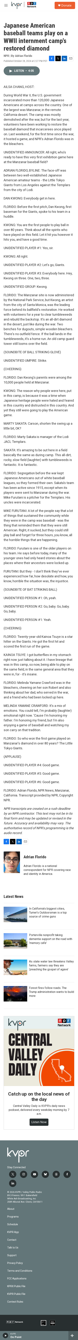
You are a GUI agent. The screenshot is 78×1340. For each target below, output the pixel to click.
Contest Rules (15, 1301)
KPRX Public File (16, 1286)
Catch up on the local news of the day (39, 1096)
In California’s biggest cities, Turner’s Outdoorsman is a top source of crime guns (48, 912)
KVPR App (13, 1232)
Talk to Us (12, 1247)
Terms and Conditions (19, 1270)
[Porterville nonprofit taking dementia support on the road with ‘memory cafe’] (15, 941)
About (10, 1209)
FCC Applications (16, 1278)
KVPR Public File (16, 1294)
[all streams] (73, 1335)
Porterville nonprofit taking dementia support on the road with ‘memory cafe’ (50, 939)
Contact (11, 1240)
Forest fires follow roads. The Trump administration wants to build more (51, 992)
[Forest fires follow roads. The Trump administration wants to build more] (15, 993)
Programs (13, 1216)
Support (12, 1255)
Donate (66, 5)
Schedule (12, 1224)
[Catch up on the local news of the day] (39, 1051)
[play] (5, 1335)
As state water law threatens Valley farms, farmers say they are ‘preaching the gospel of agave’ (51, 965)
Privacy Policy (15, 1263)
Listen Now (39, 1122)
